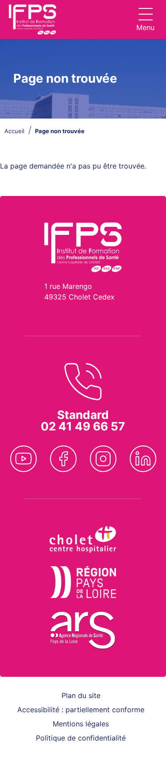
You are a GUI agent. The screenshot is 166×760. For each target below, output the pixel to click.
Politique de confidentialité (81, 737)
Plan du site (81, 695)
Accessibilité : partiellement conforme (80, 709)
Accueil (14, 130)
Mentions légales (81, 723)
